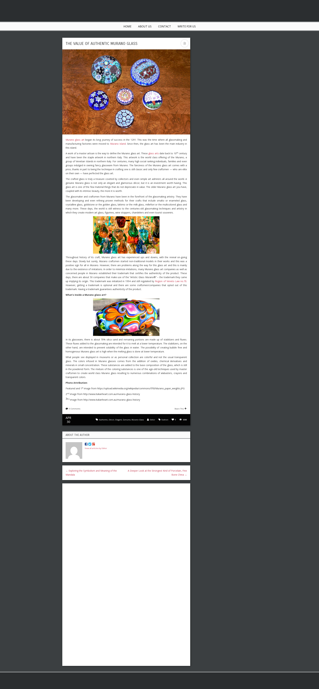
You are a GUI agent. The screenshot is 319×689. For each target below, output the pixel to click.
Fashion (164, 419)
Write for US (187, 26)
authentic (103, 419)
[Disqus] (126, 528)
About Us (145, 26)
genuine (127, 419)
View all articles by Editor (96, 448)
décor (111, 419)
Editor (152, 419)
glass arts (153, 153)
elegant (118, 419)
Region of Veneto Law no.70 (170, 281)
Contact (164, 26)
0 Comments (74, 408)
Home (127, 26)
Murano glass (138, 419)
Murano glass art (75, 139)
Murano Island (118, 143)
